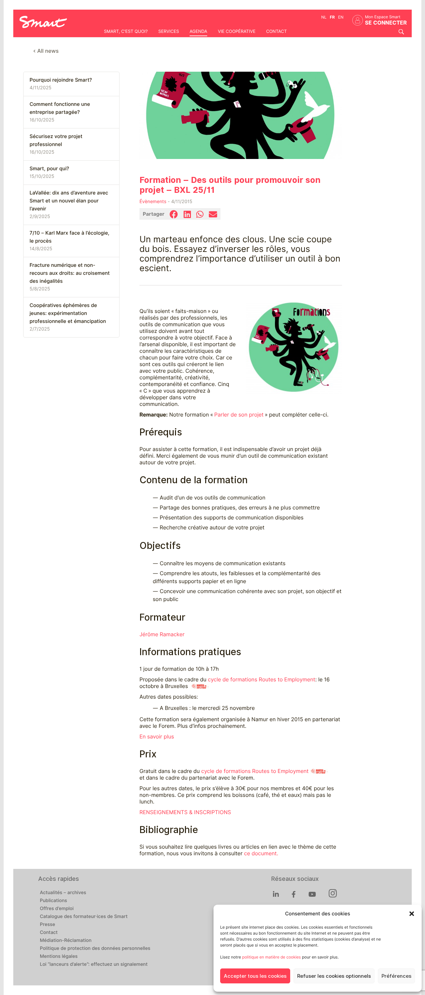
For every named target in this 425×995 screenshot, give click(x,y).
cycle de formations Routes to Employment (261, 679)
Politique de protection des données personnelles (95, 948)
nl (324, 17)
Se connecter (386, 23)
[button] (411, 913)
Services (168, 31)
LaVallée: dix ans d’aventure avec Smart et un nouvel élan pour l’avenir (69, 201)
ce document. (261, 853)
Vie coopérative (236, 31)
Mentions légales (59, 956)
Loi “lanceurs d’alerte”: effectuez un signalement (94, 964)
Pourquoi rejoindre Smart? (61, 80)
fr (332, 17)
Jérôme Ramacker (162, 634)
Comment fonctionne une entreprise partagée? (60, 108)
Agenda (198, 31)
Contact (276, 31)
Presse (47, 924)
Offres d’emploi (57, 908)
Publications (53, 900)
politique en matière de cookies (271, 957)
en (340, 17)
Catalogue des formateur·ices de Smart (84, 916)
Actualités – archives (63, 892)
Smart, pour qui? (49, 169)
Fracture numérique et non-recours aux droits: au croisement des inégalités (70, 273)
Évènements (152, 201)
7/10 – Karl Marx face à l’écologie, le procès (69, 237)
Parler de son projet (239, 415)
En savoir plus (156, 736)
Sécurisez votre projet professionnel (56, 140)
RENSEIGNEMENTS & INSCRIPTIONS (185, 812)
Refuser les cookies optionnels (334, 976)
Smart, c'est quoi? (126, 31)
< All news (46, 51)
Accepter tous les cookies (255, 976)
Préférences (396, 976)
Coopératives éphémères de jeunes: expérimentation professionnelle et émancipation (68, 313)
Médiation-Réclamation (66, 940)
